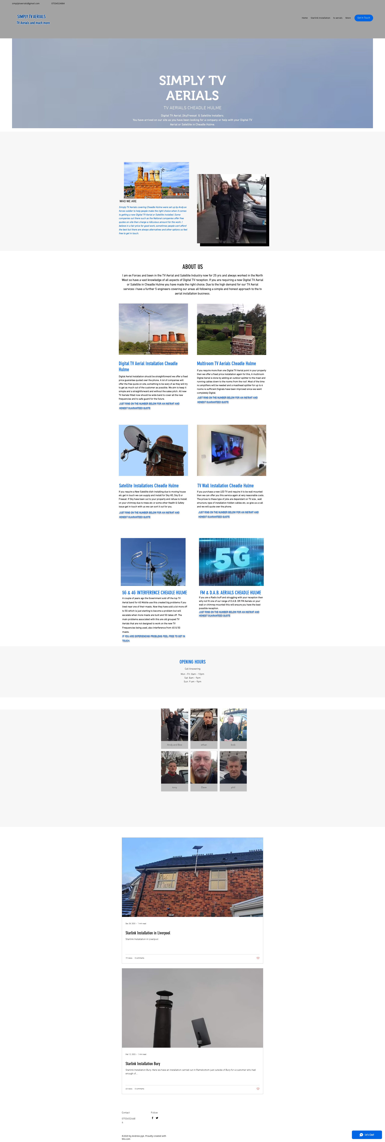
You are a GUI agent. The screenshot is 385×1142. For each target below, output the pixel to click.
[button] (174, 729)
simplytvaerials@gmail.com (26, 3)
